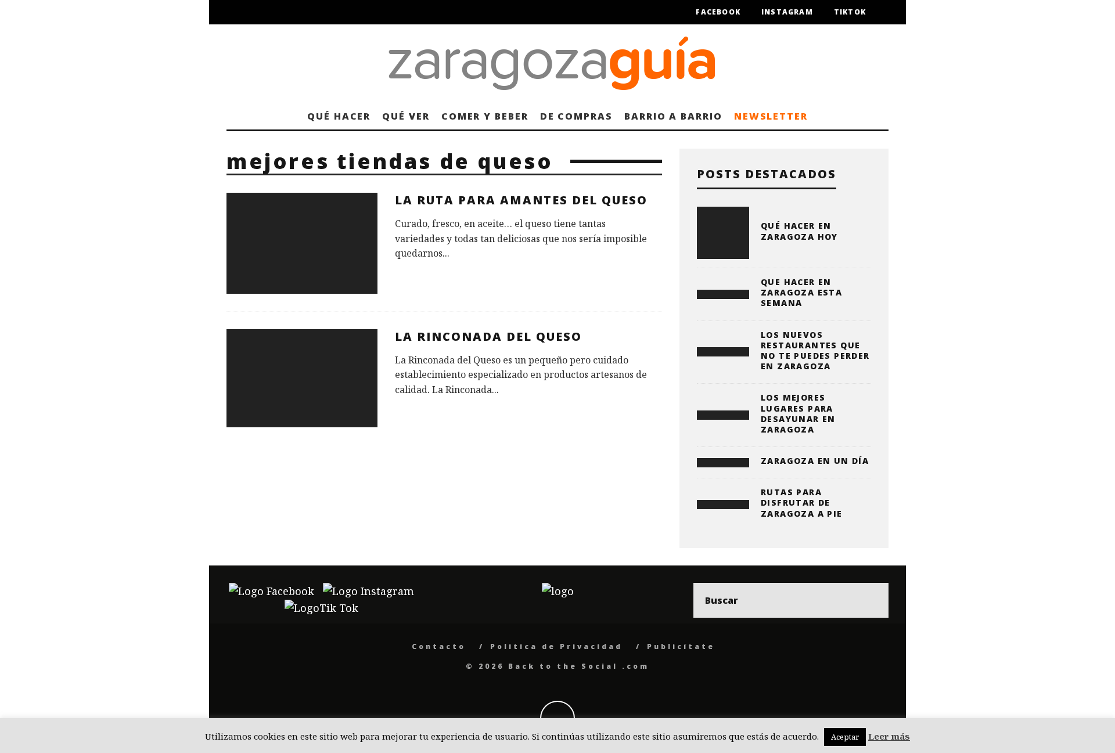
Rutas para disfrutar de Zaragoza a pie (802, 502)
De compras (576, 116)
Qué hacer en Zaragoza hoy (799, 231)
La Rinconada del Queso (488, 336)
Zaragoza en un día (815, 460)
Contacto (439, 646)
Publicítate (681, 646)
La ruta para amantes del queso (521, 200)
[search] (871, 600)
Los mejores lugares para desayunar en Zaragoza (798, 413)
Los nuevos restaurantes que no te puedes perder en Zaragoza (815, 350)
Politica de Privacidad (556, 646)
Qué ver (405, 116)
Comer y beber (484, 116)
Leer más (889, 736)
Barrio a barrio (673, 116)
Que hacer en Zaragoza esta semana (801, 292)
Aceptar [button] (845, 737)
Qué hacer (339, 116)
